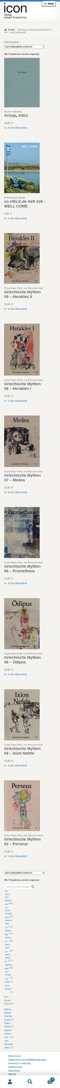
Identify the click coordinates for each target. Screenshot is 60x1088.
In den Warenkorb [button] (17, 127)
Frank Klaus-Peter (7, 1023)
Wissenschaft (8, 971)
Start (11, 29)
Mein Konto (14, 1056)
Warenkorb (46, 1078)
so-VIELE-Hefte (8, 954)
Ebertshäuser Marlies (8, 1013)
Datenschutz (15, 1066)
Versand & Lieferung (19, 1063)
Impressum (14, 1070)
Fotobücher (7, 944)
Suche (30, 1081)
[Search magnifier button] (33, 886)
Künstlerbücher (8, 920)
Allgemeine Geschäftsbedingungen (27, 1059)
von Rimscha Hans (8, 1044)
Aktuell (12, 1074)
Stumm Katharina (8, 1033)
